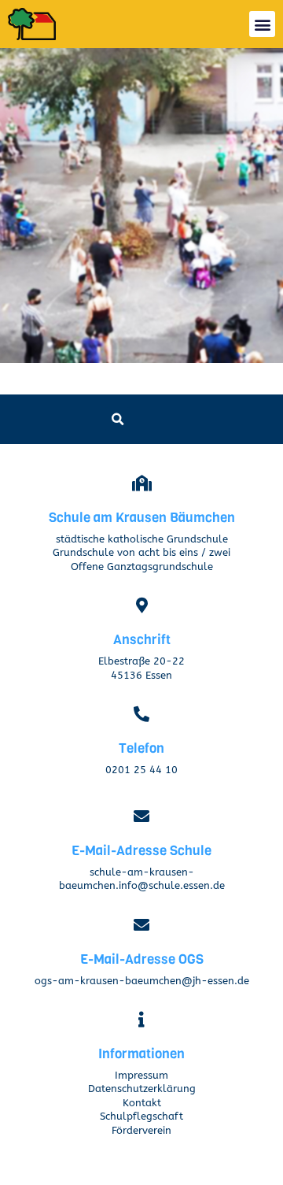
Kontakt (142, 1103)
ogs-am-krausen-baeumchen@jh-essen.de (142, 981)
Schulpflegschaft (141, 1116)
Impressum (141, 1075)
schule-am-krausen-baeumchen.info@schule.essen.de (142, 879)
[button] (262, 24)
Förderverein (141, 1130)
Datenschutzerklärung (142, 1089)
